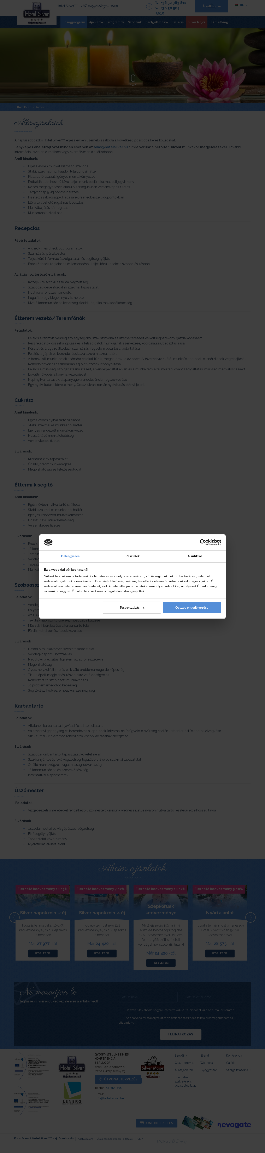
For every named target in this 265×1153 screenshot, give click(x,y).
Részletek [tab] (132, 556)
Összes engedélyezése (191, 607)
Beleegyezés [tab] (70, 556)
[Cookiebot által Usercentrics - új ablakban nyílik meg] (203, 542)
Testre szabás (130, 607)
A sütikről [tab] (195, 556)
